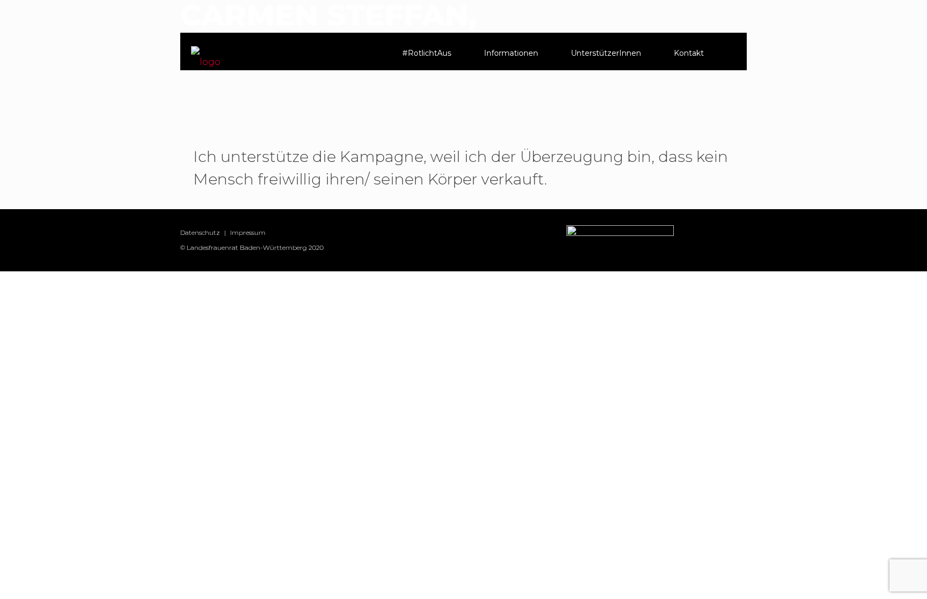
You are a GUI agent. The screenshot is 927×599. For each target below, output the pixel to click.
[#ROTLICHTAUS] (205, 57)
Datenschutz (200, 232)
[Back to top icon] (875, 577)
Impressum (248, 232)
